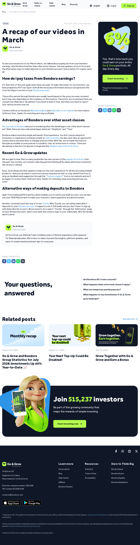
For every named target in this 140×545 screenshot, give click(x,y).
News (5, 23)
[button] (108, 279)
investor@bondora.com (12, 495)
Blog (63, 4)
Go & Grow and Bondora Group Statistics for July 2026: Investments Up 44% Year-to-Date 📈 (22, 361)
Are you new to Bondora (13, 126)
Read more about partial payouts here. (25, 526)
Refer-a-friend (38, 4)
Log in (113, 6)
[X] (9, 261)
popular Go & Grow (74, 159)
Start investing (116, 78)
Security (74, 4)
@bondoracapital (38, 110)
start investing (52, 138)
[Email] (23, 261)
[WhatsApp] (18, 261)
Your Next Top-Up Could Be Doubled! (68, 358)
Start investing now (67, 423)
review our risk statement (98, 515)
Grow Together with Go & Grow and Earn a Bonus (114, 358)
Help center (52, 4)
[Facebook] (4, 261)
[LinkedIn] (13, 261)
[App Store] (11, 503)
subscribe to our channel (62, 110)
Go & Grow (25, 4)
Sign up (130, 6)
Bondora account (41, 90)
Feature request (54, 176)
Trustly (45, 203)
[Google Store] (32, 503)
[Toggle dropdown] (91, 5)
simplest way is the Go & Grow (63, 146)
